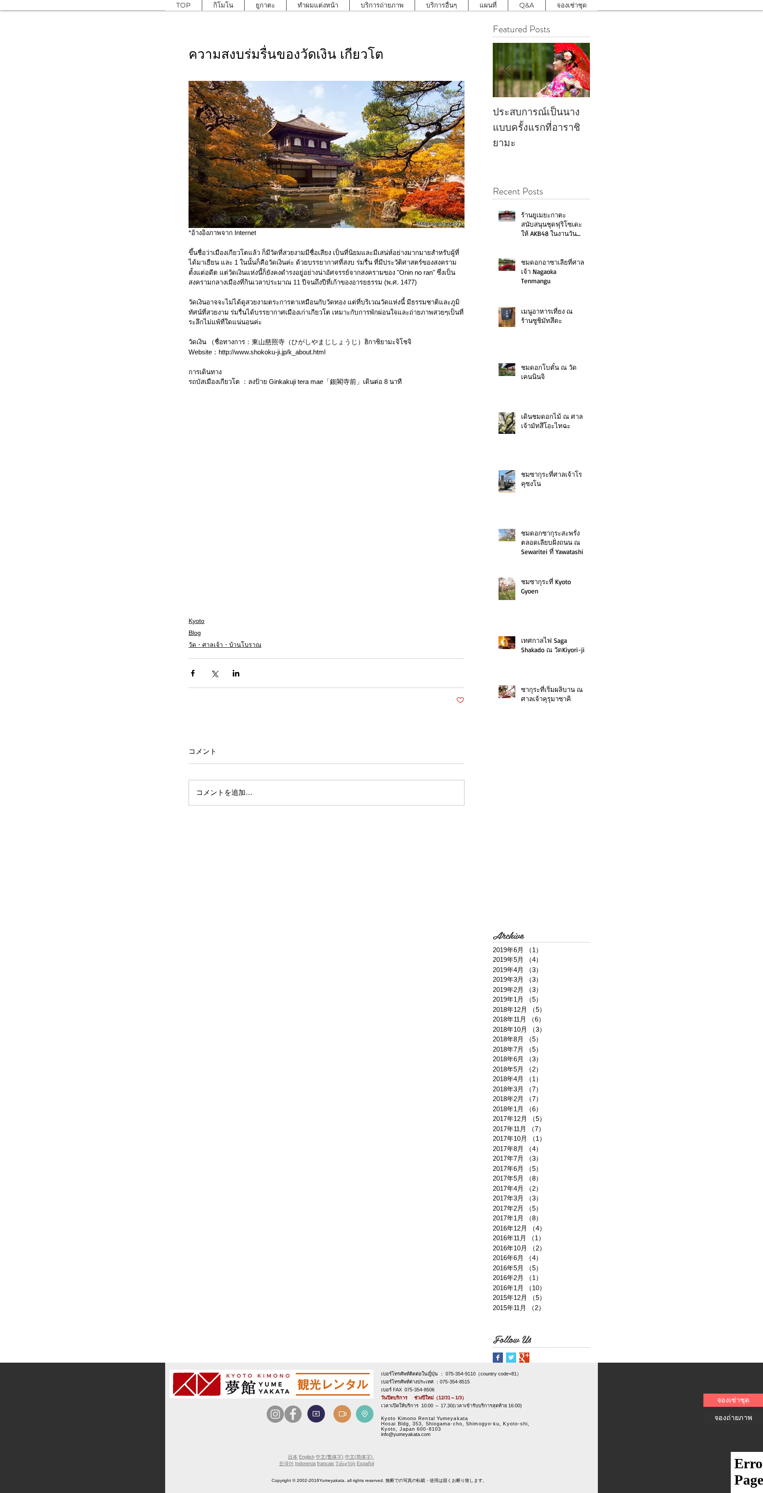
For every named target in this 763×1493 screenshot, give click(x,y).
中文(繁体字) (330, 1456)
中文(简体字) (359, 1456)
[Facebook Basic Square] (498, 1357)
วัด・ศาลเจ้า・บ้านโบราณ (225, 644)
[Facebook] (293, 1414)
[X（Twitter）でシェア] (214, 673)
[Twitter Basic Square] (511, 1357)
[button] (223, 5)
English (306, 1456)
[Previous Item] (507, 70)
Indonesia (305, 1463)
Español (365, 1463)
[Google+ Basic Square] (524, 1357)
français (325, 1463)
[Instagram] (275, 1414)
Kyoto (196, 620)
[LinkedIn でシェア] (236, 673)
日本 (293, 1456)
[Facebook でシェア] (193, 673)
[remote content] (327, 497)
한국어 (286, 1463)
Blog (195, 632)
